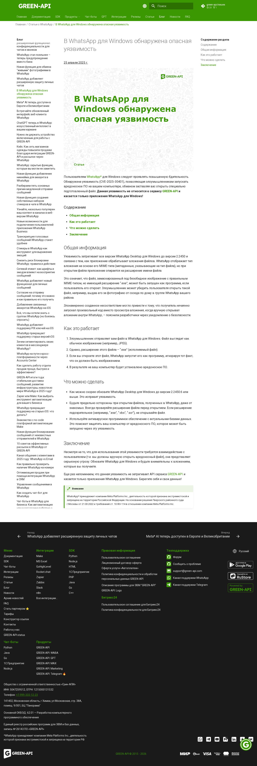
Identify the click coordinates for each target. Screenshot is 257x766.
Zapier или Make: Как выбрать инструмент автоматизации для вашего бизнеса (35, 399)
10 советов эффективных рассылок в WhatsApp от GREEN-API (33, 447)
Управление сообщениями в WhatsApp (34, 486)
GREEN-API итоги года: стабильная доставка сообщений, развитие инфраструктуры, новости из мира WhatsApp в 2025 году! (34, 384)
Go (70, 587)
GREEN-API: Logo (112, 590)
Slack (39, 587)
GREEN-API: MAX (46, 663)
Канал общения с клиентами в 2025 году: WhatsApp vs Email (35, 457)
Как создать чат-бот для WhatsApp (32, 494)
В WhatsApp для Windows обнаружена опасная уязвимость (32, 94)
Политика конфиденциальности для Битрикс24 (131, 609)
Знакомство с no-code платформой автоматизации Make (34, 423)
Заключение (208, 64)
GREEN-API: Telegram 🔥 (51, 673)
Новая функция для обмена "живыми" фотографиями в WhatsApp (34, 70)
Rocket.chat (43, 571)
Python (73, 556)
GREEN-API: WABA (47, 652)
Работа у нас (12, 629)
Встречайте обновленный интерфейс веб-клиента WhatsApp (33, 114)
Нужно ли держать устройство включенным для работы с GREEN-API (36, 138)
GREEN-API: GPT (46, 658)
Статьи (149, 16)
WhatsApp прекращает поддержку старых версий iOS (35, 335)
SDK (57, 16)
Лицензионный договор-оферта (121, 562)
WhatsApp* (94, 177)
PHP (71, 577)
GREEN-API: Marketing (49, 668)
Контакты (10, 624)
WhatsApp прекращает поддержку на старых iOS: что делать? (35, 411)
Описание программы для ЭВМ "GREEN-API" (129, 585)
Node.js (73, 561)
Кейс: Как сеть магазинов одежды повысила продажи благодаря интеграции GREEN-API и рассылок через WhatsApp (36, 153)
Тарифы (9, 613)
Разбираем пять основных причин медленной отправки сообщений (35, 189)
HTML (72, 566)
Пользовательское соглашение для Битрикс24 (131, 604)
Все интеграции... (47, 598)
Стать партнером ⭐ (16, 608)
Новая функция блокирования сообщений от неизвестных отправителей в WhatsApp (35, 435)
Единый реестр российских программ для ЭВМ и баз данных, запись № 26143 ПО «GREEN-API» (41, 727)
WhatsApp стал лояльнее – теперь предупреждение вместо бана (33, 58)
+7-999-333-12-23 (27, 694)
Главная (22, 16)
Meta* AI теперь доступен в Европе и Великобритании (34, 104)
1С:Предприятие (79, 571)
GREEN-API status (14, 634)
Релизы (136, 16)
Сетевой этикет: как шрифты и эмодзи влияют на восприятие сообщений (36, 272)
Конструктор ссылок (16, 619)
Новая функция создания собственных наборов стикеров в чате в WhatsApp (34, 201)
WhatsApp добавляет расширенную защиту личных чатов (35, 82)
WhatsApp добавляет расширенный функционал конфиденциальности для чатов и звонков (33, 44)
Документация (41, 16)
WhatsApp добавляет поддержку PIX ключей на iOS (35, 326)
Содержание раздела (215, 39)
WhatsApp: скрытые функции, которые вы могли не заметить (36, 167)
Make (39, 556)
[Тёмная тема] (144, 6)
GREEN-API (170, 191)
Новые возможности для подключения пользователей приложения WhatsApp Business (35, 226)
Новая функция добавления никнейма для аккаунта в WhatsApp (34, 177)
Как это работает (211, 54)
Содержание (209, 44)
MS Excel (41, 561)
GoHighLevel (43, 566)
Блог (162, 16)
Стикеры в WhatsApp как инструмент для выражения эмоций (34, 252)
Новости (175, 16)
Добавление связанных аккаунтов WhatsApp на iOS (34, 306)
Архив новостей (14, 598)
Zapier (40, 577)
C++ (71, 592)
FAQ (187, 16)
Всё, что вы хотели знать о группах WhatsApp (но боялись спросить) (36, 316)
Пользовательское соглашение (121, 557)
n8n (38, 592)
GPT (104, 16)
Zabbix (40, 582)
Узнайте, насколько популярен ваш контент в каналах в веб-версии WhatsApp (36, 213)
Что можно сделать (213, 59)
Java (72, 582)
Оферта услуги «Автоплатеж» (120, 568)
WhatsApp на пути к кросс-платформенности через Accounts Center (33, 357)
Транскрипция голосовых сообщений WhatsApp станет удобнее (35, 240)
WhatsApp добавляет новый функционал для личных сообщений (34, 284)
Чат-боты (91, 16)
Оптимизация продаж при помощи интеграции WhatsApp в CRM (36, 476)
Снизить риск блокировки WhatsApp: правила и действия (36, 262)
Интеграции (119, 16)
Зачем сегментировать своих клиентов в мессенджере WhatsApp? (35, 345)
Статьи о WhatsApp (40, 24)
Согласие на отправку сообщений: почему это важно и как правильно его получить (36, 296)
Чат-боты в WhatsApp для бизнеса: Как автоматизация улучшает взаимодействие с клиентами (35, 506)
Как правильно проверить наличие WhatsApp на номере (35, 466)
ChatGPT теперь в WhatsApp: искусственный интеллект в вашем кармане (34, 126)
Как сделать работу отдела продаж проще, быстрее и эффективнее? (34, 369)
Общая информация (213, 49)
